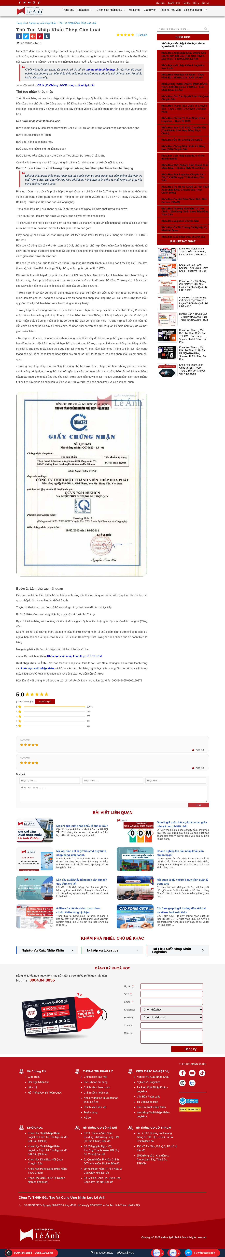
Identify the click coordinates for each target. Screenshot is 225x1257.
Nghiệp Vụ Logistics (148, 1082)
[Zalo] (192, 1083)
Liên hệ (205, 3)
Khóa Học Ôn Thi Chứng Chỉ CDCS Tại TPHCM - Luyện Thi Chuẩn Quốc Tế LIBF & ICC (193, 302)
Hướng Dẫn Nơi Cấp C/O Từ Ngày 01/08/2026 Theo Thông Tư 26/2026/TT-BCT (193, 316)
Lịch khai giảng (193, 9)
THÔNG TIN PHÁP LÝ (98, 1071)
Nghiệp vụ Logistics (102, 950)
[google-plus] (33, 36)
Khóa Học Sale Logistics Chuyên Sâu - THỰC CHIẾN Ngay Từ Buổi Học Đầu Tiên (183, 177)
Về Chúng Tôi (36, 1071)
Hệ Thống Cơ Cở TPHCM (153, 1127)
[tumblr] (47, 36)
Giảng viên (150, 9)
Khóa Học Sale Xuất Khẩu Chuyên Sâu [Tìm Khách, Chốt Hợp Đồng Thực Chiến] (183, 130)
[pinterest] (40, 36)
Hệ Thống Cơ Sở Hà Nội (100, 1127)
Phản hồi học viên (170, 9)
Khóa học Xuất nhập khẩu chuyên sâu (183, 236)
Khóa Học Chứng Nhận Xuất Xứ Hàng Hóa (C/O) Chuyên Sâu (183, 148)
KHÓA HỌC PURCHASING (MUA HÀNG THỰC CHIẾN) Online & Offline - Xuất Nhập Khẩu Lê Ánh (184, 87)
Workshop (134, 9)
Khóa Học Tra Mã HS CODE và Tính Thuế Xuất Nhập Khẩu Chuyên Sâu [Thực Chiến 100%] (185, 189)
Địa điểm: (129, 1017)
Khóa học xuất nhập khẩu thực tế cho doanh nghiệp (183, 157)
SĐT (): (128, 994)
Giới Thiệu (34, 1076)
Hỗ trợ (196, 3)
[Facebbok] (182, 1073)
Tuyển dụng (91, 1112)
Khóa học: (129, 1009)
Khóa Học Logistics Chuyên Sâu (180, 220)
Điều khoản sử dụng (96, 1082)
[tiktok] (39, 3)
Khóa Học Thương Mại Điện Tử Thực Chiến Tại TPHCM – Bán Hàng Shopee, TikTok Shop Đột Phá (192, 336)
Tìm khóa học (103, 1252)
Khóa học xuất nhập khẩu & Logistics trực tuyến (182, 67)
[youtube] (29, 3)
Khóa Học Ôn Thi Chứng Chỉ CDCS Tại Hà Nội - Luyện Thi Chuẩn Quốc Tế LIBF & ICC (193, 285)
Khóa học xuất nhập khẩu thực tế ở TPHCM (74, 656)
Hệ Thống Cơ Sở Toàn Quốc (45, 1092)
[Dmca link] (188, 1109)
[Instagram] (182, 1083)
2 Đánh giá (141, 34)
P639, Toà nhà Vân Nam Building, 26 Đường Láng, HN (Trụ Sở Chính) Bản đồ (101, 1137)
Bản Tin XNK (174, 3)
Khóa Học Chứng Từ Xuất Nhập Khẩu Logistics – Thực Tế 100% (183, 119)
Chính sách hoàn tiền (96, 1092)
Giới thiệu (160, 3)
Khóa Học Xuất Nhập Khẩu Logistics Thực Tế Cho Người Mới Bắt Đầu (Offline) (48, 1137)
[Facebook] (20, 3)
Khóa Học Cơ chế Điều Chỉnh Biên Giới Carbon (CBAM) (184, 200)
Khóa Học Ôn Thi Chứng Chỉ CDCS (181, 139)
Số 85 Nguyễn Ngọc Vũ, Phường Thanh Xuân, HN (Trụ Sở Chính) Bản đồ (101, 1150)
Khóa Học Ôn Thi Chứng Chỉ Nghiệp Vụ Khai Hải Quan (184, 229)
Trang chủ (68, 9)
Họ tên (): (129, 986)
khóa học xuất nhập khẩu (37, 668)
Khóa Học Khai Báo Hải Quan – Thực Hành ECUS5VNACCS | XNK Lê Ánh (182, 76)
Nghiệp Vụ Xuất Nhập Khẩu (43, 950)
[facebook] (19, 36)
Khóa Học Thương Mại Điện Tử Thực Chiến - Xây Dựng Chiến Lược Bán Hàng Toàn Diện (184, 211)
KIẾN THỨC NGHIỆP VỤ (152, 1071)
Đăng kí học (125, 1252)
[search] (206, 10)
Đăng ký (190, 1049)
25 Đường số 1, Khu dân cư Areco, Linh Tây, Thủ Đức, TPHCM (153, 1159)
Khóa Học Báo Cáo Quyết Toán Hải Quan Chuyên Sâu (185, 98)
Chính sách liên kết (95, 1107)
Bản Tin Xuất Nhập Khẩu (151, 1107)
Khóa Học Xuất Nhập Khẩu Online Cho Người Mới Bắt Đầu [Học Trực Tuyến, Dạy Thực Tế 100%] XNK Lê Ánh (183, 55)
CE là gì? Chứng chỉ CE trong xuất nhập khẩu (66, 85)
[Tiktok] (202, 1073)
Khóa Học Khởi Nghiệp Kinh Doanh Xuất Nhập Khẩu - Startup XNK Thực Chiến (184, 166)
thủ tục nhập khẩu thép (100, 69)
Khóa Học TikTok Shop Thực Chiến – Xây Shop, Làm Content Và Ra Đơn (192, 251)
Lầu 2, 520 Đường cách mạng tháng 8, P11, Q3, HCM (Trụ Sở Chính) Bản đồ (155, 1137)
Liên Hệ (32, 1087)
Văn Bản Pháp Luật (148, 1096)
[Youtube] (192, 1073)
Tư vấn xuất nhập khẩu (109, 9)
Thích (197, 750)
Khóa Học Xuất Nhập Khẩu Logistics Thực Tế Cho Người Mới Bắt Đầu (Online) (48, 1150)
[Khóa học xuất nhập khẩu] (29, 15)
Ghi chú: (128, 1033)
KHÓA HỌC (35, 1127)
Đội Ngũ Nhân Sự (38, 1082)
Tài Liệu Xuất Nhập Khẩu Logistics (171, 950)
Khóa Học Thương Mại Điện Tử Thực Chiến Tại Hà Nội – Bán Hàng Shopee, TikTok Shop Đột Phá (192, 353)
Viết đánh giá (45, 701)
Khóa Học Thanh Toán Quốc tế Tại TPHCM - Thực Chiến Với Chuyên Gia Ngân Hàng (192, 369)
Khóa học (83, 9)
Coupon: (128, 1025)
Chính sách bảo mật (95, 1076)
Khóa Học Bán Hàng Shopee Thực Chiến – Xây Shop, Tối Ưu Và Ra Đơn (193, 267)
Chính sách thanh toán (97, 1087)
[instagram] (34, 3)
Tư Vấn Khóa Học (147, 1101)
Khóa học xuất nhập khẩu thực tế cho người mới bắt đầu (183, 45)
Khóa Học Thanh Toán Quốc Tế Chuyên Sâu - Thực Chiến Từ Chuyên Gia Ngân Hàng (184, 108)
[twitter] (24, 3)
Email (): (129, 1001)
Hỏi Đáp (186, 3)
